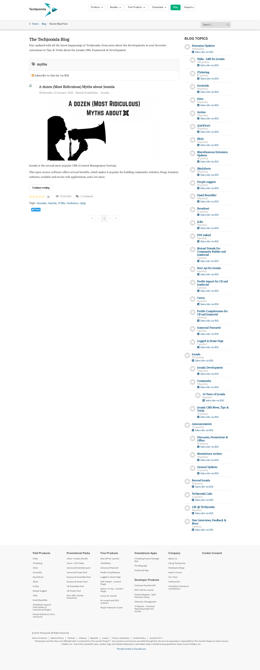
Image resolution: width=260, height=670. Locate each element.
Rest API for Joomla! (109, 559)
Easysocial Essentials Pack (79, 577)
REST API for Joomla (144, 590)
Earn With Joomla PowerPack (75, 596)
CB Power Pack (74, 591)
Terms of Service (39, 638)
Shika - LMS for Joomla (211, 59)
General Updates (207, 467)
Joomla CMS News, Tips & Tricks (213, 409)
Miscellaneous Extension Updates (212, 153)
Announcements (202, 424)
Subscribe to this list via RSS (52, 75)
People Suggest (40, 591)
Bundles (114, 7)
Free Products (135, 7)
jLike (200, 221)
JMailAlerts (204, 168)
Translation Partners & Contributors (178, 587)
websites (73, 203)
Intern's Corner (175, 572)
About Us (172, 559)
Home (35, 24)
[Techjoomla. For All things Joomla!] (43, 10)
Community (204, 381)
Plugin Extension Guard (111, 608)
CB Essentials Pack (75, 586)
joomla (42, 203)
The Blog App (140, 566)
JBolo (200, 138)
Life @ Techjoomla (203, 507)
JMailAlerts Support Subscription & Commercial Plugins (42, 607)
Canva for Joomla (108, 596)
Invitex (201, 112)
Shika (35, 559)
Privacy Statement (120, 638)
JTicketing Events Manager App (146, 560)
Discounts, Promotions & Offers (212, 438)
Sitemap (82, 638)
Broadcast (203, 208)
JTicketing (203, 72)
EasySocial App (141, 570)
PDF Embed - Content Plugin (110, 583)
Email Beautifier (206, 195)
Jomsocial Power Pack (77, 572)
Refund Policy (57, 638)
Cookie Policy (139, 638)
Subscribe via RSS (203, 52)
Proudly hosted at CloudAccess (131, 649)
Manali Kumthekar (87, 92)
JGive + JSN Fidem (75, 563)
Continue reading (41, 187)
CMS (62, 203)
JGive (200, 99)
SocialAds (203, 85)
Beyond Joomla (201, 480)
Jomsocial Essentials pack (78, 568)
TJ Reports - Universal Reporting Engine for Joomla (144, 608)
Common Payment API (144, 585)
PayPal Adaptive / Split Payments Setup (145, 596)
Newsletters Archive (209, 453)
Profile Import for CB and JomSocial (212, 282)
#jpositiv (94, 638)
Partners (71, 638)
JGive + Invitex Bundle (77, 559)
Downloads (158, 7)
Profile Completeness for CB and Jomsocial (212, 312)
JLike (35, 595)
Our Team (173, 577)
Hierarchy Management (145, 602)
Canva (201, 298)
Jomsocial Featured (208, 327)
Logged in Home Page (210, 341)
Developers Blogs (176, 568)
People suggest (206, 182)
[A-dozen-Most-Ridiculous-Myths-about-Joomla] (104, 128)
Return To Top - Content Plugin (111, 590)
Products (95, 7)
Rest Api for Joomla (209, 268)
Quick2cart (203, 125)
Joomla (105, 92)
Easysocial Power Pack (77, 582)
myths (53, 203)
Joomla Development (210, 367)
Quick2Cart (38, 577)
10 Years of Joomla (214, 394)
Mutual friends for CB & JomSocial (44, 615)
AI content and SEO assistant (109, 601)
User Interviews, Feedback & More (209, 521)
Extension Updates (203, 45)
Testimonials (174, 582)
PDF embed (204, 235)
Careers (105, 638)
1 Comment (86, 196)
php (83, 203)
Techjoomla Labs (202, 493)
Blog (175, 7)
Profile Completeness (110, 572)
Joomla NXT (155, 638)
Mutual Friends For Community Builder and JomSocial (211, 251)
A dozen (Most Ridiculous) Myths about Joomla (77, 86)
